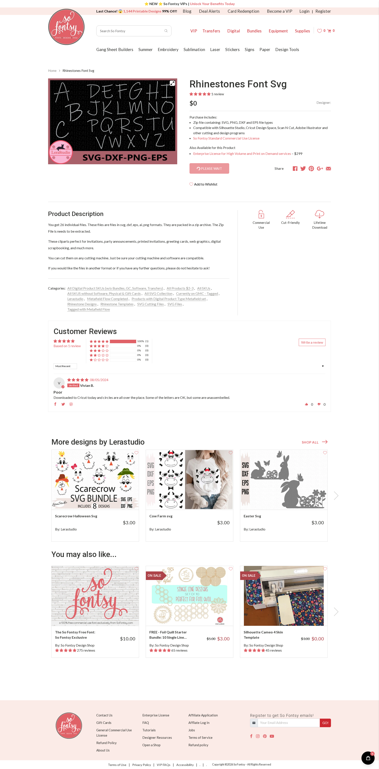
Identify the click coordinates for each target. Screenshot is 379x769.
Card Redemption (243, 11)
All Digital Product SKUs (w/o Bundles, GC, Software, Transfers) (115, 288)
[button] (200, 94)
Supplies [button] (302, 30)
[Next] (168, 122)
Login (304, 11)
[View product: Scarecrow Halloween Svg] (95, 480)
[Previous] (57, 122)
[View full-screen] (172, 83)
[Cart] (329, 31)
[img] (77, 380)
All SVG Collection (158, 293)
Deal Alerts (209, 11)
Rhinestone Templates (117, 304)
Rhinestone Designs (82, 304)
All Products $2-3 (180, 288)
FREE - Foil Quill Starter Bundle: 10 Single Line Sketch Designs (168, 635)
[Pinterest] (264, 736)
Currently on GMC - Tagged (197, 293)
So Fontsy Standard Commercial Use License (226, 138)
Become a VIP (279, 11)
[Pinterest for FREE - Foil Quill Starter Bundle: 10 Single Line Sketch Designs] (195, 617)
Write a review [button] (312, 342)
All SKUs (203, 288)
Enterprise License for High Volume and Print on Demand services (242, 153)
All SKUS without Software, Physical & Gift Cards (104, 293)
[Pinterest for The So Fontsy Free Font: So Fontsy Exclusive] (101, 617)
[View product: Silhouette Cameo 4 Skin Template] (283, 596)
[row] (189, 496)
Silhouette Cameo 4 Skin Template (263, 634)
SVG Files (175, 304)
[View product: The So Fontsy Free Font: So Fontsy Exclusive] (95, 596)
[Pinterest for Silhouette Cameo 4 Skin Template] (290, 617)
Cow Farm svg (160, 516)
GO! (325, 723)
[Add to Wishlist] (136, 452)
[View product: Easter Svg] (283, 480)
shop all (310, 442)
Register (323, 11)
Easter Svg (252, 516)
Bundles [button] (254, 30)
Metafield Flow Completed (107, 299)
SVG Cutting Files (150, 304)
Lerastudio (75, 299)
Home (52, 70)
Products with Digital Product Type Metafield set (169, 299)
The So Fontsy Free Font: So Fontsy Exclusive (75, 634)
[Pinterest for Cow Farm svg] (195, 501)
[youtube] (272, 736)
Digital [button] (233, 30)
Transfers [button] (211, 30)
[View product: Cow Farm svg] (189, 480)
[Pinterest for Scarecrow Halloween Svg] (101, 501)
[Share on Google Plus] (320, 168)
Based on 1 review (67, 346)
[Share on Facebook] (295, 168)
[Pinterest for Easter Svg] (290, 501)
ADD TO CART (121, 501)
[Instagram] (257, 736)
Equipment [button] (278, 30)
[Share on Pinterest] (311, 168)
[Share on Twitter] (303, 168)
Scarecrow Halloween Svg (76, 516)
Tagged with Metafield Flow (88, 309)
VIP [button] (193, 30)
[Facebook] (251, 736)
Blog (187, 11)
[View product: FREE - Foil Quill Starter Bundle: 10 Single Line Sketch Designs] (189, 596)
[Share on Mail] (328, 168)
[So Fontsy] (66, 26)
